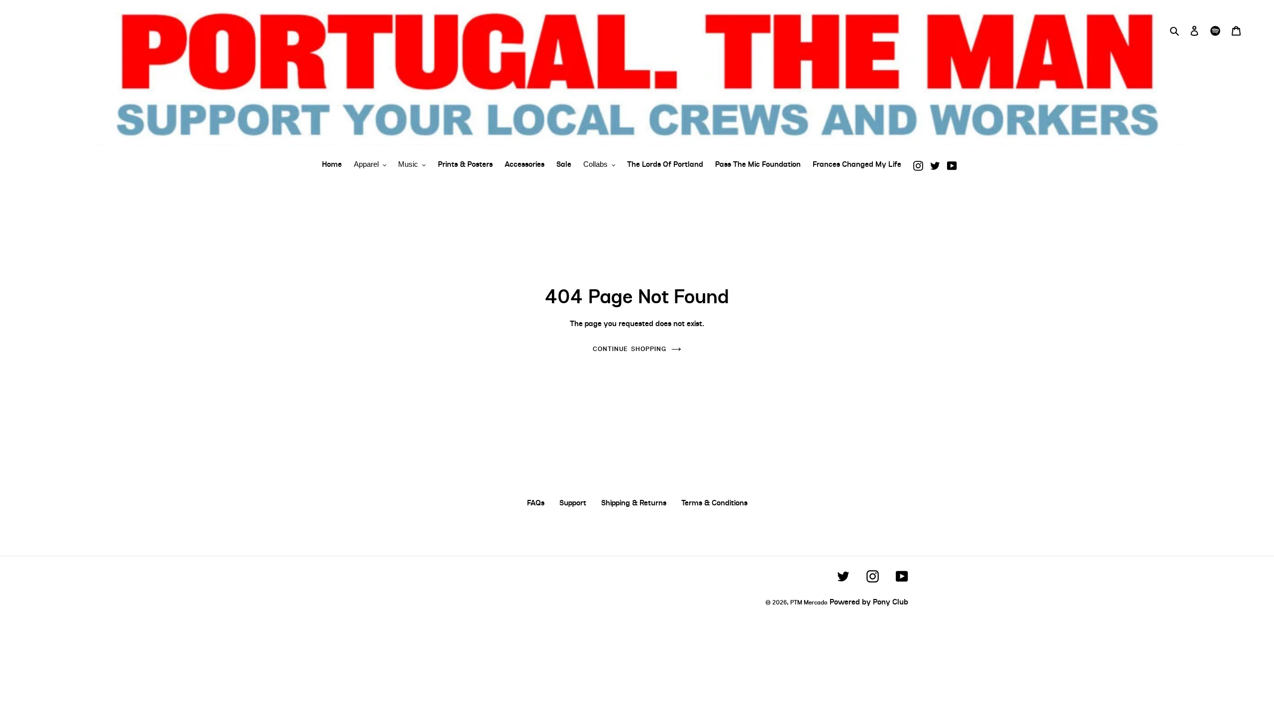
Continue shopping (629, 349)
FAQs (535, 502)
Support (572, 502)
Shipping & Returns (633, 502)
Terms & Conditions (714, 502)
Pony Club (890, 602)
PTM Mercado (809, 602)
